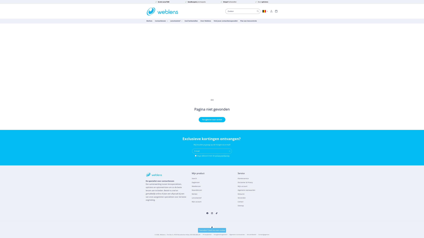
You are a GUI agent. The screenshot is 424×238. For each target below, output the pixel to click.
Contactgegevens (263, 234)
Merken (194, 194)
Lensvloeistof (196, 198)
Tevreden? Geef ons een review (212, 230)
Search (194, 178)
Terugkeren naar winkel (212, 119)
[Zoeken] (257, 11)
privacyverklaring (222, 156)
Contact (240, 202)
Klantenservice (243, 178)
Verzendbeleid (251, 234)
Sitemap (241, 206)
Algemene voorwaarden (246, 190)
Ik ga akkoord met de (213, 156)
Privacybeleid (207, 234)
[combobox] (242, 11)
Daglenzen (196, 182)
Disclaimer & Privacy (245, 182)
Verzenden (242, 198)
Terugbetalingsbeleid (220, 234)
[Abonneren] (229, 151)
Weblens (162, 234)
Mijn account (196, 202)
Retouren (241, 194)
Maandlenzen (197, 190)
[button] (276, 11)
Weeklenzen (196, 186)
